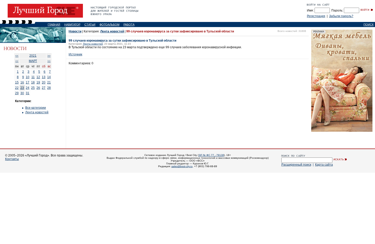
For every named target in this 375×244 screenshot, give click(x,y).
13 (43, 77)
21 (49, 82)
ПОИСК (368, 24)
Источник (75, 54)
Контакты (12, 159)
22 (17, 88)
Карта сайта (324, 164)
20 (43, 82)
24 (27, 88)
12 (38, 77)
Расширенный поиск (296, 164)
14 (49, 77)
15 (17, 82)
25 (33, 88)
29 (17, 93)
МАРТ (33, 61)
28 (49, 88)
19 (38, 82)
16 (22, 82)
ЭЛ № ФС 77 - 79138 (211, 155)
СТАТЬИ (89, 24)
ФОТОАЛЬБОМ (109, 24)
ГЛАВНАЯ (54, 24)
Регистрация (316, 16)
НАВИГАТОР (72, 24)
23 (22, 88)
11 (33, 77)
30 (22, 93)
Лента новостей (36, 112)
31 (27, 93)
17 (27, 82)
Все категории (35, 107)
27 (43, 88)
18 (33, 82)
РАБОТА (128, 24)
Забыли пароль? (341, 16)
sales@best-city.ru (182, 166)
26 (38, 88)
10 (27, 77)
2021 (32, 55)
